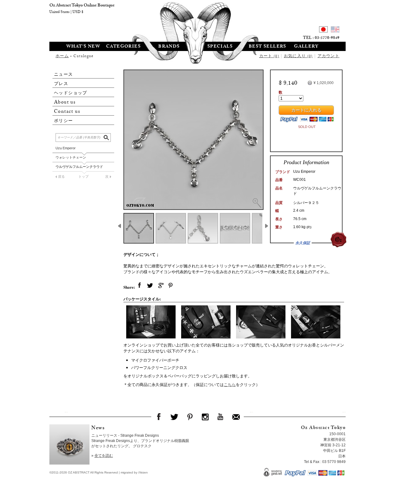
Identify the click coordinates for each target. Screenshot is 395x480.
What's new (83, 47)
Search (107, 136)
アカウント (329, 56)
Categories (123, 47)
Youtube (220, 416)
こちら (230, 384)
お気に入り (298, 56)
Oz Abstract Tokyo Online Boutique (197, 20)
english (335, 30)
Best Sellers (267, 47)
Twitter (174, 416)
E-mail (236, 416)
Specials (220, 47)
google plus (160, 285)
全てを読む (103, 455)
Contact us (67, 112)
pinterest (171, 285)
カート (269, 56)
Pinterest (189, 416)
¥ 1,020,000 (324, 83)
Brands (169, 47)
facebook (139, 285)
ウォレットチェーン (71, 157)
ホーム (62, 56)
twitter (150, 285)
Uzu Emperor (66, 148)
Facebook (159, 416)
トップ (83, 176)
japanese (323, 30)
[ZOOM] (193, 139)
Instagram (205, 416)
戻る (61, 176)
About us (65, 102)
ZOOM (257, 203)
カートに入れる (306, 111)
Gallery (306, 47)
